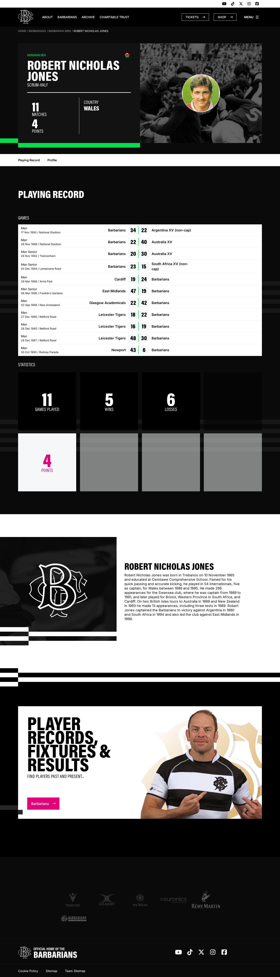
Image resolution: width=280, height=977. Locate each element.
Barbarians (67, 17)
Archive (88, 17)
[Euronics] (173, 899)
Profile (52, 160)
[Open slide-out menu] (251, 17)
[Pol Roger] (140, 899)
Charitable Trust (114, 17)
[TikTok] (232, 4)
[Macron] (73, 899)
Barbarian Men (60, 31)
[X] (241, 4)
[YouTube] (224, 4)
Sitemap (51, 971)
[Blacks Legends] (73, 918)
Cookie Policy (28, 971)
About (47, 17)
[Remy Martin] (206, 899)
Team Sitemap (75, 971)
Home (22, 31)
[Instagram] (249, 4)
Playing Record (29, 160)
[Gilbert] (107, 899)
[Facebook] (257, 4)
